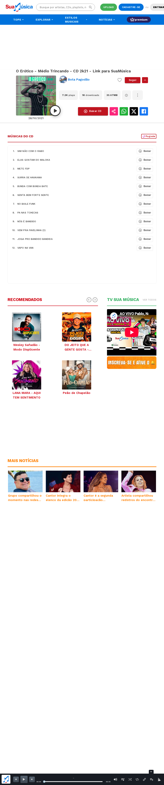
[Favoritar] (119, 80)
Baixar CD (95, 111)
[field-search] (90, 7)
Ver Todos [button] (149, 299)
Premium (141, 19)
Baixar (147, 151)
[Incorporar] (144, 779)
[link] (86, 80)
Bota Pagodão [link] (79, 79)
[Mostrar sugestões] (145, 80)
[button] (71, 151)
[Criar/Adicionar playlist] (151, 779)
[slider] (44, 781)
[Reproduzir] (55, 110)
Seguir (132, 80)
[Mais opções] (137, 95)
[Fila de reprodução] (122, 779)
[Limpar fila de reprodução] (158, 779)
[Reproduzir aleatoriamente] (130, 779)
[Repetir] (137, 779)
